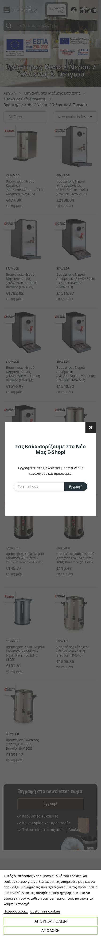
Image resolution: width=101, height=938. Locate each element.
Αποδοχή (50, 930)
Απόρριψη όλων (51, 921)
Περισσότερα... (16, 911)
